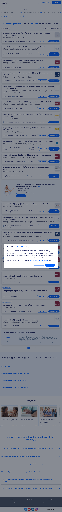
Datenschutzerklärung (35, 260)
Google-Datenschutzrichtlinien (17, 262)
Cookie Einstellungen (39, 265)
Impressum (45, 260)
